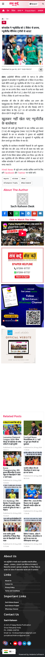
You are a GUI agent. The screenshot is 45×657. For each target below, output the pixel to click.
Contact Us (9, 584)
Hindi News (8, 170)
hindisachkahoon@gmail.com (24, 633)
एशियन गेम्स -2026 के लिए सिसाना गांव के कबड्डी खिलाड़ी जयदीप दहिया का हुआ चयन (33, 504)
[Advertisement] (22, 388)
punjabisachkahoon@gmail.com (17, 635)
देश (8, 11)
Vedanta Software (36, 655)
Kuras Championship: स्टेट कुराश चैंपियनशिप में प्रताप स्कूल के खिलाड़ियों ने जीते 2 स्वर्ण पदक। (12, 472)
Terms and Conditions (12, 591)
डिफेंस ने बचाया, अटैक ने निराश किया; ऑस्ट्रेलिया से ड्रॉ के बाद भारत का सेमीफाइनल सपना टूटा (33, 537)
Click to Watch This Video (22, 219)
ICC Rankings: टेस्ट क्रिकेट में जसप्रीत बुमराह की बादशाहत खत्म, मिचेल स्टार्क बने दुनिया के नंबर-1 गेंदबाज (12, 505)
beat (24, 179)
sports (6, 179)
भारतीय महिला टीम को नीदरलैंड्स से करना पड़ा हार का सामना (31, 470)
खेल (7, 19)
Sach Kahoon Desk (22, 206)
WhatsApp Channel (11, 609)
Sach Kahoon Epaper (12, 602)
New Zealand (26, 183)
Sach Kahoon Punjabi (12, 605)
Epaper (34, 4)
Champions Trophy (11, 183)
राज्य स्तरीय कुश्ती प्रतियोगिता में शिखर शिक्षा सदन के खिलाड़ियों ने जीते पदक (11, 537)
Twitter (21, 173)
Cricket (15, 179)
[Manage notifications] (4, 642)
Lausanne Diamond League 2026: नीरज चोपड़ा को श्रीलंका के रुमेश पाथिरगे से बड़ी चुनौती (12, 441)
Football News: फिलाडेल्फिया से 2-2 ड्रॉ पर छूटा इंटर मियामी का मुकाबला (32, 441)
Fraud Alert (30, 11)
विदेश (13, 11)
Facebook (9, 173)
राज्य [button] (19, 11)
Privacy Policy (10, 587)
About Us (8, 581)
